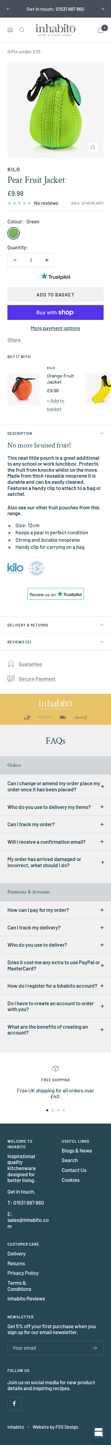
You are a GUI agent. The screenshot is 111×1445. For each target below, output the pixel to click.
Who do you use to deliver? (37, 944)
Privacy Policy (23, 1273)
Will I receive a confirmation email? (46, 842)
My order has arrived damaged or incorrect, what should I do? (44, 862)
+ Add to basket (55, 405)
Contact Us (74, 1170)
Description (19, 433)
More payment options (55, 328)
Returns (16, 1263)
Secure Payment (37, 679)
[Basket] (100, 30)
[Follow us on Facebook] (14, 1403)
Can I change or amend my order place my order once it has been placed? (53, 786)
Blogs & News (77, 1150)
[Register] (94, 1348)
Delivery (16, 1253)
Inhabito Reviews (26, 1298)
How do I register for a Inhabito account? (52, 985)
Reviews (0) (19, 642)
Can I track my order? (31, 824)
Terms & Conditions (19, 1286)
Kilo (13, 169)
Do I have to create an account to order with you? (50, 1006)
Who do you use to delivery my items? (49, 807)
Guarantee (30, 664)
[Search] (22, 30)
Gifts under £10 (23, 51)
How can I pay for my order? (38, 910)
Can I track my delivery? (34, 927)
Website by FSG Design (55, 1427)
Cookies (71, 1180)
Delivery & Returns (27, 625)
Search (70, 1160)
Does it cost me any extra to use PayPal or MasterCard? (53, 965)
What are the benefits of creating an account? (47, 1029)
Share (14, 340)
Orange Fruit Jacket (60, 379)
